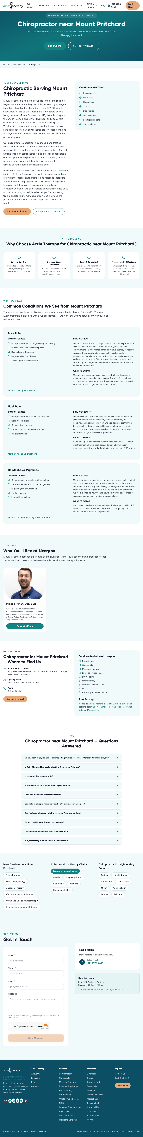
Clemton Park (93, 1103)
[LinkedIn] (17, 1101)
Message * (13, 994)
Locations (75, 5)
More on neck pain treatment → (23, 454)
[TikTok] (25, 1101)
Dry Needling (65, 1094)
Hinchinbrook (105, 707)
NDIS (61, 1103)
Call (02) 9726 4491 (84, 46)
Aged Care (64, 1111)
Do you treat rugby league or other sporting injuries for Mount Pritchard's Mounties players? (71, 757)
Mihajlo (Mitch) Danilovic (21, 603)
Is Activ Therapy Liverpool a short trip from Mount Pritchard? (71, 767)
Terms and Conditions (86, 1131)
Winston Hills (93, 1115)
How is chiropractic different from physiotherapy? (71, 785)
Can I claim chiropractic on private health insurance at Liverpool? (71, 803)
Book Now (130, 5)
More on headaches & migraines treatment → (30, 517)
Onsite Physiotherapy (69, 1099)
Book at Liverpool (15, 699)
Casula (56, 877)
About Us (35, 1074)
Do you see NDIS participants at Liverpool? (71, 822)
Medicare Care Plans (68, 1120)
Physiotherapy (13, 875)
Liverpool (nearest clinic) (65, 871)
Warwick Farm (94, 710)
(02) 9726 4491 (116, 5)
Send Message (35, 1038)
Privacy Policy (103, 1131)
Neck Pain (14, 406)
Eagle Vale (58, 884)
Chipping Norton (74, 877)
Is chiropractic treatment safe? (71, 776)
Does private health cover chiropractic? (71, 794)
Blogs (103, 5)
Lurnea (104, 894)
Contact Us (120, 1074)
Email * (11, 981)
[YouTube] (21, 1101)
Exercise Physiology (15, 881)
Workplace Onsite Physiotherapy (22, 901)
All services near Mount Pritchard (22, 907)
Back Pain (14, 333)
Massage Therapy (15, 888)
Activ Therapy (29, 5)
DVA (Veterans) (66, 1115)
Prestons (74, 884)
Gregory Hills (93, 1107)
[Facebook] (5, 1101)
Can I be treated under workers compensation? (71, 831)
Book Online (54, 45)
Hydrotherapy (65, 1090)
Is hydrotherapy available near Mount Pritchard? (71, 840)
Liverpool (91, 1074)
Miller (81, 710)
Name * (11, 955)
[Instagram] (13, 1101)
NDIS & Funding (90, 5)
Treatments (58, 5)
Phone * (12, 968)
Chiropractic (64, 1078)
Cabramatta (128, 707)
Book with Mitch (25, 626)
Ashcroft (118, 894)
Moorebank (92, 1099)
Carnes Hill (117, 707)
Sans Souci (92, 1111)
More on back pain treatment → (23, 390)
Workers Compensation (70, 1107)
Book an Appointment (17, 211)
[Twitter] (10, 1101)
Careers (35, 1086)
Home (6, 64)
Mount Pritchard (19, 64)
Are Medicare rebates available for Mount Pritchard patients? (71, 813)
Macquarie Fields (61, 890)
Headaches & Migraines (23, 470)
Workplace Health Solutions (19, 894)
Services (43, 5)
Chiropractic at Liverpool (48, 211)
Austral (90, 1120)
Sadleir (94, 707)
